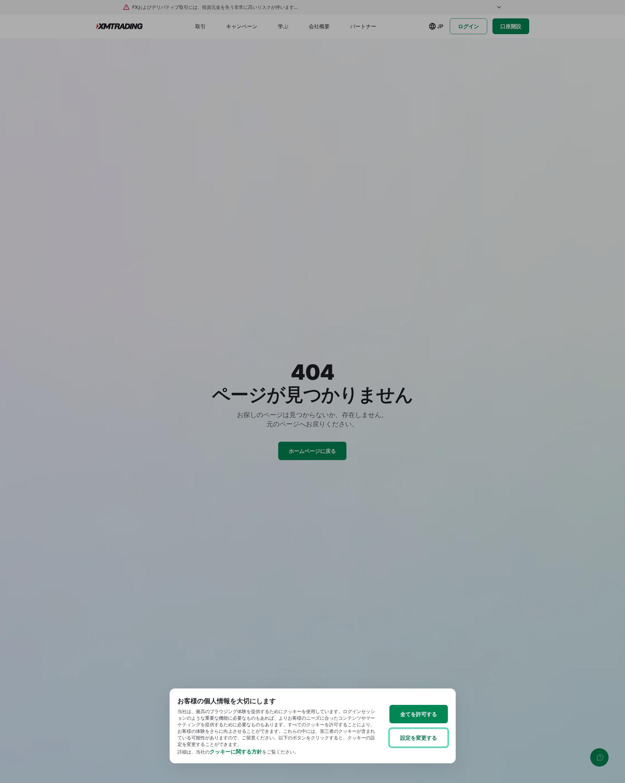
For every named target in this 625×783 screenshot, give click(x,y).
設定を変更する (418, 737)
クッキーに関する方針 (236, 751)
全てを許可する (418, 714)
